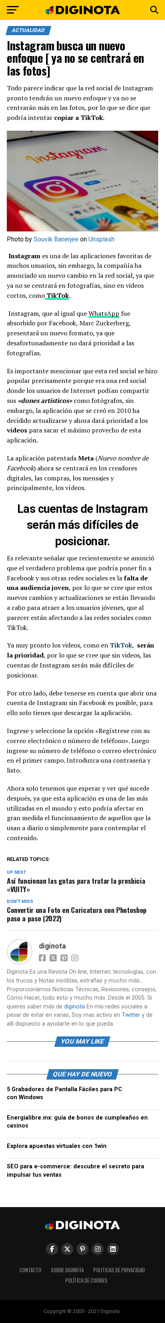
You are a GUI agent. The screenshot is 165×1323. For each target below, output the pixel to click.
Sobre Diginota (67, 1270)
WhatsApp (104, 313)
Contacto (30, 1270)
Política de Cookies (86, 1280)
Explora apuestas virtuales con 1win (57, 1146)
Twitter (131, 1015)
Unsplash (102, 239)
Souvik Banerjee (56, 239)
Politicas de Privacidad (119, 1270)
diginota (52, 946)
